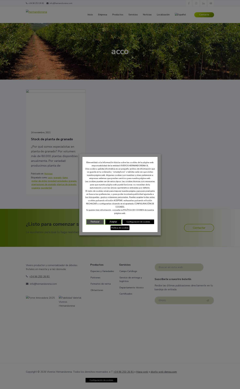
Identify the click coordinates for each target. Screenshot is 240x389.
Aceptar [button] (113, 221)
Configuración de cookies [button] (138, 221)
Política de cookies (120, 228)
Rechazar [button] (95, 221)
